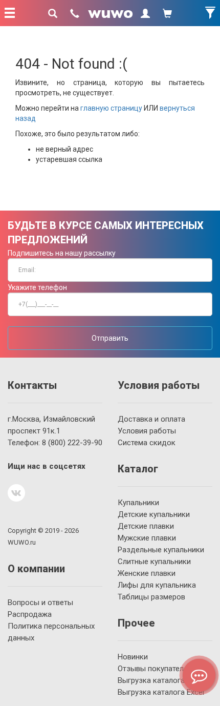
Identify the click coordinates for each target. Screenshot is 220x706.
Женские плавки (146, 573)
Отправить (110, 338)
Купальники (138, 502)
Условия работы (147, 430)
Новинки (133, 656)
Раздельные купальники (161, 549)
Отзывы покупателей (155, 668)
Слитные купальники (154, 561)
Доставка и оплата (151, 419)
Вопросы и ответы (40, 602)
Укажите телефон (37, 287)
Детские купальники (154, 514)
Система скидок (146, 442)
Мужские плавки (147, 538)
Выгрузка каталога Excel (161, 692)
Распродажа (30, 614)
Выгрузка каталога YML (160, 680)
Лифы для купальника (157, 585)
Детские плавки (146, 526)
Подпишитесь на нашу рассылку (62, 253)
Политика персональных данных (51, 631)
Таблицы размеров (151, 596)
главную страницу (111, 108)
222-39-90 (72, 442)
